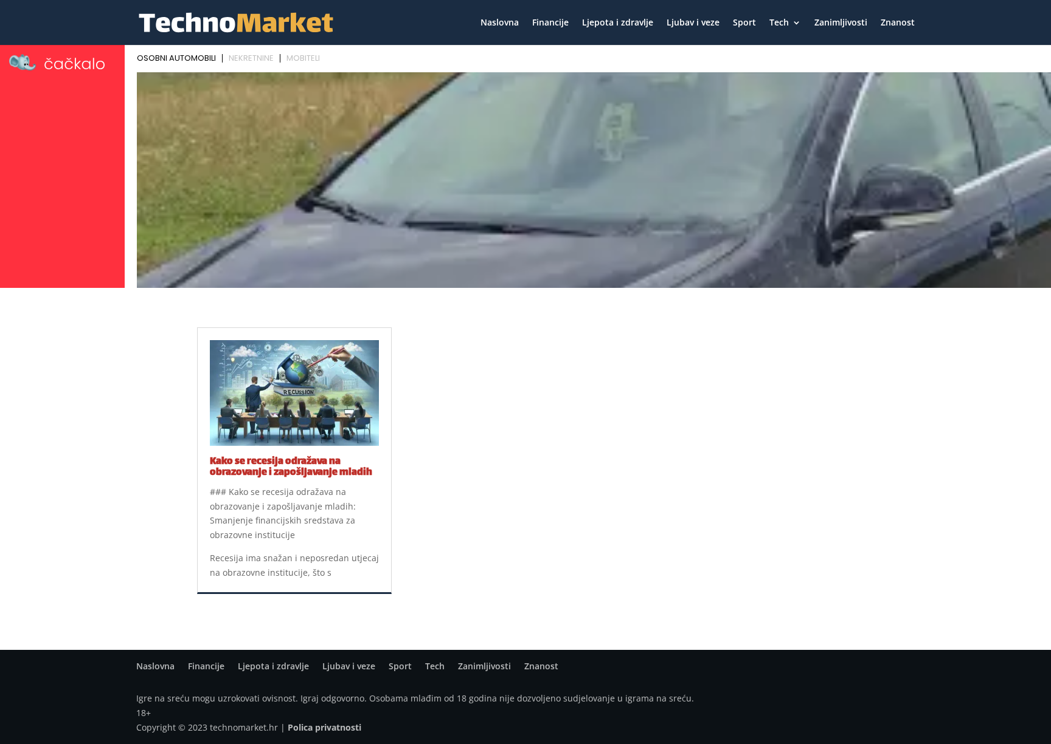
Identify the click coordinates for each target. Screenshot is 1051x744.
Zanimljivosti (840, 23)
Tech (779, 23)
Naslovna (499, 23)
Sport (744, 23)
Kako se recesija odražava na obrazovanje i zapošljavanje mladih (291, 467)
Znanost (898, 23)
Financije (550, 23)
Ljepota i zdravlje (617, 23)
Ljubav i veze (693, 23)
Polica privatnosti (324, 727)
